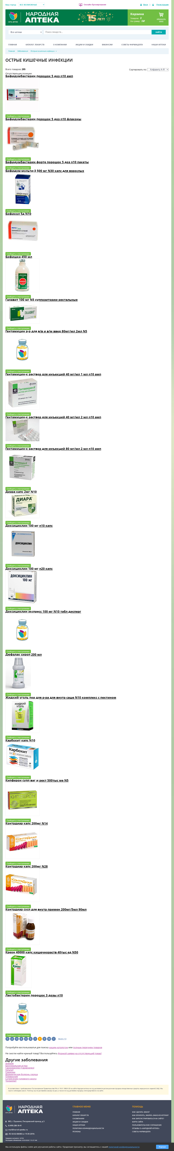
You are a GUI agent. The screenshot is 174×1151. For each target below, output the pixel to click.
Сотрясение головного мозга (20, 1078)
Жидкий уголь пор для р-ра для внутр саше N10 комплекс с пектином (60, 697)
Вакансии (107, 45)
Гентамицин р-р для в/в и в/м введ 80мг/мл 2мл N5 (46, 331)
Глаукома (10, 1072)
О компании (60, 45)
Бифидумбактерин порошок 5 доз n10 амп (39, 76)
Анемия (9, 1063)
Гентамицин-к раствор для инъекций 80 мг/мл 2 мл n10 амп (53, 449)
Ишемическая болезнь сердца (21, 1074)
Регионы (77, 1131)
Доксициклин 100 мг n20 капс (29, 568)
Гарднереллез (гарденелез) (19, 1067)
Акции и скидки (84, 45)
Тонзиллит (10, 1080)
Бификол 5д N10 (18, 214)
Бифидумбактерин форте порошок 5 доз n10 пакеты (47, 162)
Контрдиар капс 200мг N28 (26, 866)
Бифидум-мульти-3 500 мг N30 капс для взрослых (44, 171)
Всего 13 (62, 1038)
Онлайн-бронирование (95, 4)
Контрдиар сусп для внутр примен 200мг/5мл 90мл (46, 909)
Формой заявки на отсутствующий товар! (80, 1053)
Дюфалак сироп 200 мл (23, 654)
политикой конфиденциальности (123, 1147)
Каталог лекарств (35, 45)
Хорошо (162, 1147)
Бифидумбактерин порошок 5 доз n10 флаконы (43, 119)
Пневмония (11, 1076)
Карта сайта (137, 1122)
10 (49, 1038)
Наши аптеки (159, 45)
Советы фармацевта (132, 45)
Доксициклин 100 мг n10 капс (29, 525)
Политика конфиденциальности (88, 1128)
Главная (12, 45)
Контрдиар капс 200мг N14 (26, 823)
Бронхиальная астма (16, 1065)
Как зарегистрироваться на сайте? (148, 1118)
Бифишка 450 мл (18, 257)
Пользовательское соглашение (147, 1125)
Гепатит (9, 1070)
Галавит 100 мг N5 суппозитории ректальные (41, 300)
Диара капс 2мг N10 (21, 492)
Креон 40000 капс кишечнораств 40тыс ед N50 (41, 952)
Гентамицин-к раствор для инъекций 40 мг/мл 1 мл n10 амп (53, 374)
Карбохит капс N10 (20, 740)
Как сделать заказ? (141, 1112)
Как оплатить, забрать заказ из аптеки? (150, 1115)
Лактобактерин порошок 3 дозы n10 (34, 995)
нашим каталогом (58, 1047)
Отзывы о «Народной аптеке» (145, 1128)
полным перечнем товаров (87, 1047)
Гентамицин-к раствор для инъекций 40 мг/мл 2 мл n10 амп (53, 417)
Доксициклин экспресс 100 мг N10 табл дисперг (43, 611)
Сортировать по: (138, 69)
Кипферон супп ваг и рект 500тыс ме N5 (37, 780)
